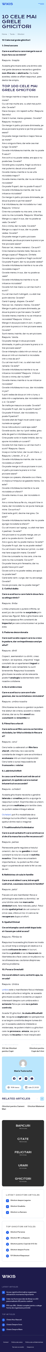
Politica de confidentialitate (34, 1342)
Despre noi (30, 1347)
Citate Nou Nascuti (14, 1319)
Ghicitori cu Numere (18, 1212)
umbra (5, 989)
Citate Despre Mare (14, 1329)
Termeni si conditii (18, 1347)
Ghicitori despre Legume (20, 1200)
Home (4, 34)
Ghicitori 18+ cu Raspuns (20, 1238)
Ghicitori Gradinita (17, 1206)
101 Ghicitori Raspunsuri (19, 1256)
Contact (5, 1342)
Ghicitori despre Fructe (19, 1250)
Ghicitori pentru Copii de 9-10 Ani (23, 1244)
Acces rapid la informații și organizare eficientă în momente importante (21, 1293)
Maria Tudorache (23, 1071)
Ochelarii (6, 814)
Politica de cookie (16, 1342)
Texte (12, 34)
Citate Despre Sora (14, 1324)
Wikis (7, 4)
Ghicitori (21, 34)
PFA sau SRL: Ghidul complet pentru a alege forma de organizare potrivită (24, 1306)
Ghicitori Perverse (17, 1232)
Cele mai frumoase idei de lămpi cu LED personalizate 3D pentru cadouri (22, 1300)
